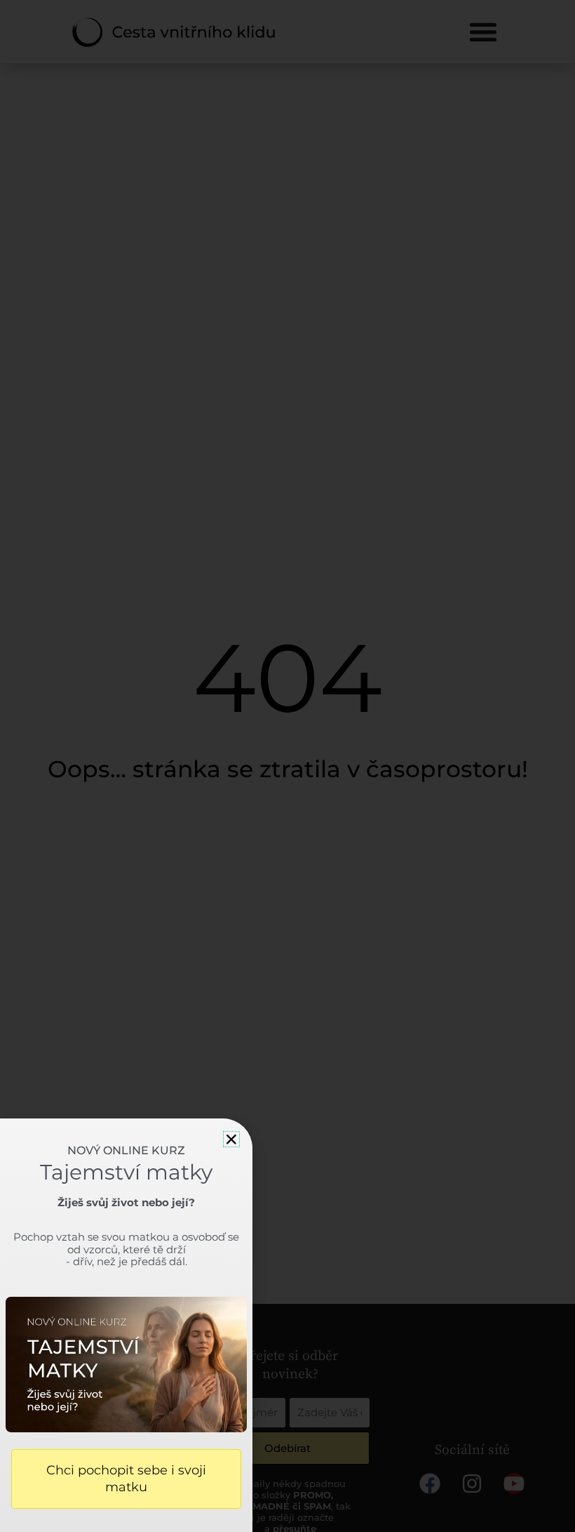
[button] (231, 1140)
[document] (287, 766)
